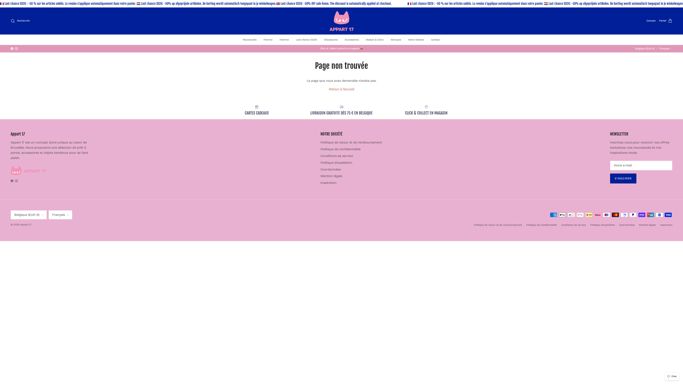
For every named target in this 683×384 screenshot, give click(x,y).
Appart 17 (25, 224)
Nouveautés (249, 39)
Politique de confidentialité (341, 149)
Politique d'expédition (336, 163)
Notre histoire (416, 39)
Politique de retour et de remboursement (351, 142)
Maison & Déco (375, 39)
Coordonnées (331, 169)
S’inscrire (623, 178)
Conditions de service (337, 156)
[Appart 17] (342, 21)
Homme (284, 39)
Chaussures (331, 39)
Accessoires (352, 39)
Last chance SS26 (306, 39)
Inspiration (329, 183)
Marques (396, 39)
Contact (435, 39)
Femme (268, 39)
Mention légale (331, 176)
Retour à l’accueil (341, 89)
